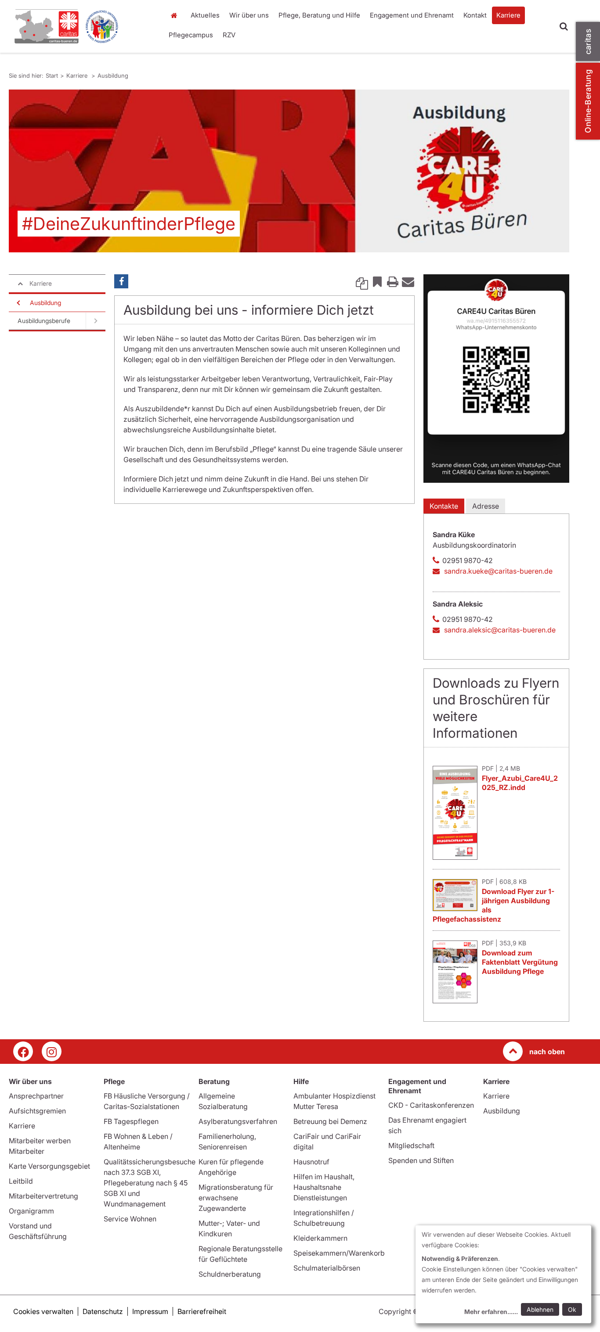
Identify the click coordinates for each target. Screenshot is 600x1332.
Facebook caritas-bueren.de (23, 1051)
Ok (572, 1309)
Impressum (150, 1311)
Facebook (121, 281)
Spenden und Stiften (421, 1160)
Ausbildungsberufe (44, 320)
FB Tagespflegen (131, 1121)
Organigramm (31, 1210)
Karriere (508, 15)
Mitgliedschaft (411, 1145)
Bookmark (377, 281)
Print (392, 281)
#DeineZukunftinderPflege (128, 223)
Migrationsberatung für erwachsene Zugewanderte (236, 1198)
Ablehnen (540, 1309)
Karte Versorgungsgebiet (49, 1166)
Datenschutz (103, 1311)
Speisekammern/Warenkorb (339, 1253)
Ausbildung (113, 75)
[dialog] (503, 1274)
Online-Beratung (588, 101)
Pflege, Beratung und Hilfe (319, 15)
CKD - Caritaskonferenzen (431, 1105)
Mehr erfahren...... (491, 1311)
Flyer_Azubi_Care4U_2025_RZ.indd (520, 783)
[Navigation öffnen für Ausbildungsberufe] (95, 321)
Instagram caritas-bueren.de (51, 1051)
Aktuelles (205, 15)
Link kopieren (362, 281)
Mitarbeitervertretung (43, 1196)
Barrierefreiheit (201, 1311)
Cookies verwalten (43, 1311)
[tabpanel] (289, 171)
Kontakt (475, 15)
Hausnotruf (311, 1161)
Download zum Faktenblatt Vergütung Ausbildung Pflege (520, 962)
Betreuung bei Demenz (330, 1121)
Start (175, 15)
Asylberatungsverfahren (238, 1121)
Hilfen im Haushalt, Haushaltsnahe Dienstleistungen (323, 1187)
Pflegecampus (191, 35)
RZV (229, 35)
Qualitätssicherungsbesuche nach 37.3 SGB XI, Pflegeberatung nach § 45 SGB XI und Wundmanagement (149, 1182)
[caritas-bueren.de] (82, 26)
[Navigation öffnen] (17, 303)
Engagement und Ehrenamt (412, 15)
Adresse (485, 506)
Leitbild (21, 1181)
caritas (588, 41)
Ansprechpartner (36, 1095)
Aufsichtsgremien (37, 1110)
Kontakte (444, 506)
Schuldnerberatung (230, 1274)
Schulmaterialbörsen (326, 1268)
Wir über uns (249, 15)
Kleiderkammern (320, 1238)
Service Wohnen (130, 1218)
